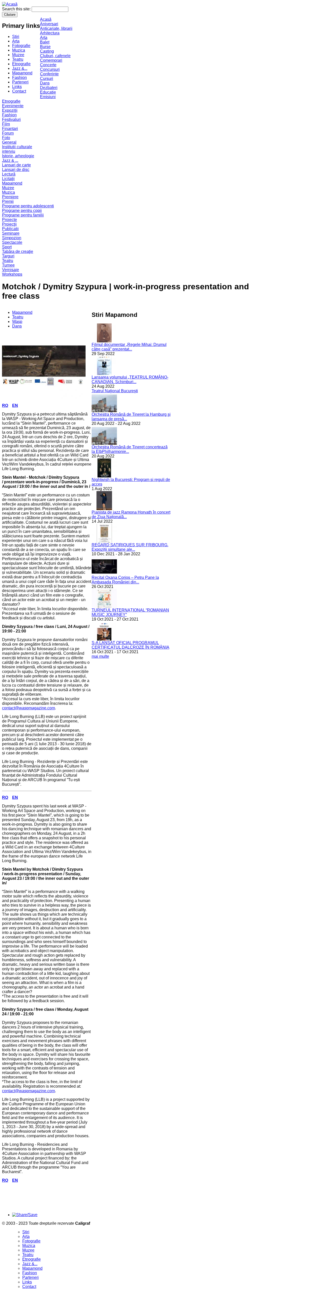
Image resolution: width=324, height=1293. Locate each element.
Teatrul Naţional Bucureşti (115, 391)
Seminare (10, 233)
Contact (19, 91)
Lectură (8, 174)
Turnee (8, 265)
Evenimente (13, 106)
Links (17, 86)
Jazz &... (19, 68)
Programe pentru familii (23, 215)
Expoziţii (9, 110)
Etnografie (21, 64)
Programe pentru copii (22, 210)
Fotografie (21, 45)
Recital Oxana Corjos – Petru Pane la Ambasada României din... (125, 579)
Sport (7, 247)
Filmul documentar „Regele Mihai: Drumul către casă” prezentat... (129, 346)
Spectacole (12, 242)
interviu (8, 151)
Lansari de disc (15, 169)
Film (6, 124)
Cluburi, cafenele (55, 56)
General (9, 142)
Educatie (48, 92)
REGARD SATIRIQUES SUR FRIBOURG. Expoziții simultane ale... (130, 547)
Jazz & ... (10, 160)
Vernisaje (10, 270)
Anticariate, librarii (56, 28)
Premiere (10, 197)
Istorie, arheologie (18, 156)
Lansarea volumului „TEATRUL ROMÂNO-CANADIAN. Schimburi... (130, 379)
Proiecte (9, 219)
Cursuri (46, 78)
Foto (6, 138)
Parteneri (20, 82)
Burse (45, 47)
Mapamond (22, 73)
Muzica (18, 50)
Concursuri (50, 69)
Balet (44, 42)
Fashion (19, 77)
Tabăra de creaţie (17, 251)
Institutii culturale (17, 147)
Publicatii (10, 229)
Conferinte (49, 74)
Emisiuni (48, 97)
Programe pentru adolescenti (28, 206)
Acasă (45, 19)
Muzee (18, 55)
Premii (8, 201)
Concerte (48, 65)
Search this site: (17, 9)
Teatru (17, 59)
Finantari (10, 128)
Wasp (17, 321)
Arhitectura (49, 33)
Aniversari (49, 24)
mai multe (100, 656)
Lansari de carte (16, 165)
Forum (8, 133)
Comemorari (51, 60)
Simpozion (11, 238)
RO (5, 405)
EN (15, 405)
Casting (47, 51)
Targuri (8, 256)
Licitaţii (8, 179)
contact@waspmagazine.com (28, 708)
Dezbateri (48, 87)
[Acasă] (9, 4)
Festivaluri (11, 119)
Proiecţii (9, 224)
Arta (15, 41)
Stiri (15, 36)
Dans (45, 83)
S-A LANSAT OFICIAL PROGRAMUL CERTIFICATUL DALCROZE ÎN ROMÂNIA (130, 645)
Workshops (12, 274)
